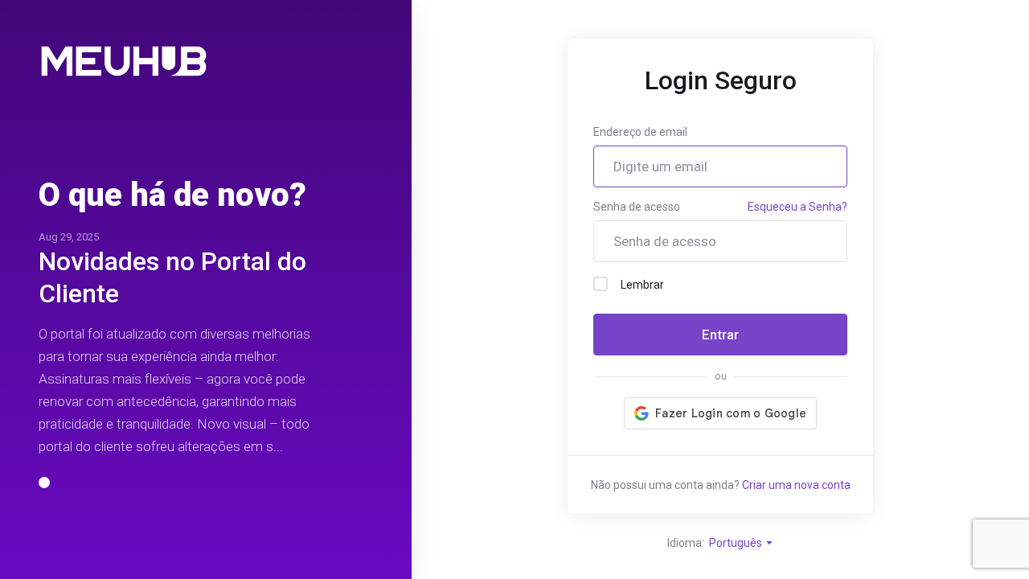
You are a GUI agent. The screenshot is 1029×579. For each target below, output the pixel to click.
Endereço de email (640, 131)
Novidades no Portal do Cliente (172, 277)
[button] (44, 482)
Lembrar (642, 284)
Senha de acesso (636, 206)
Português (737, 542)
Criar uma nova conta (796, 484)
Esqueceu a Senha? (797, 206)
